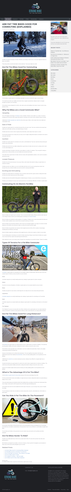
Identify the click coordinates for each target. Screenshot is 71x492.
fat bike (4, 272)
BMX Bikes (53, 77)
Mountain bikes (20, 461)
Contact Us (41, 19)
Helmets (52, 86)
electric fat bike (33, 216)
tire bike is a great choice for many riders (12, 375)
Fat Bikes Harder (10, 461)
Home (2, 19)
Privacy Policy (63, 489)
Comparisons (15, 19)
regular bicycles (26, 461)
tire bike (30, 461)
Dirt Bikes (22, 19)
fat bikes (17, 115)
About (68, 489)
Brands (52, 78)
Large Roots (15, 461)
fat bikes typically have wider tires (14, 120)
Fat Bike (4, 461)
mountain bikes (19, 354)
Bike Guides (8, 19)
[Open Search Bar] (69, 19)
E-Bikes (27, 19)
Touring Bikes (53, 90)
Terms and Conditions (56, 489)
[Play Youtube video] (24, 257)
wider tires (11, 358)
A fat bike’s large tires (6, 296)
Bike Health (53, 75)
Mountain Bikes (34, 19)
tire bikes (5, 344)
